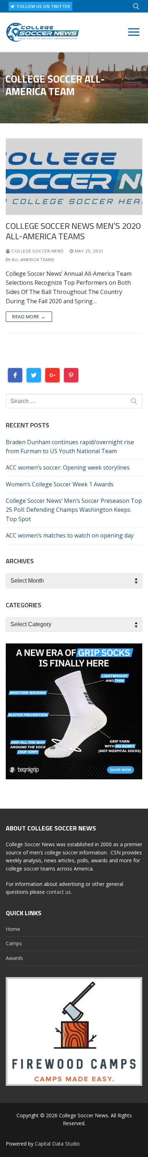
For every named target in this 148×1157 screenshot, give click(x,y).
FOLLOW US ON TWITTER (43, 6)
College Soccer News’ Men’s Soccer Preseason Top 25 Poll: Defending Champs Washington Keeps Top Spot (74, 510)
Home (13, 929)
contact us (58, 891)
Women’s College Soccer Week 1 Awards (60, 484)
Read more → (29, 316)
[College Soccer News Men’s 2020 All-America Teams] (74, 176)
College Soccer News (37, 251)
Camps (14, 943)
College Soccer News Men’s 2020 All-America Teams (73, 231)
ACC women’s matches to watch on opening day (70, 535)
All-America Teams (32, 259)
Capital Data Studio (57, 1143)
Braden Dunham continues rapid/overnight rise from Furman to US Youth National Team (70, 446)
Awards (14, 958)
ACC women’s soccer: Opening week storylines (68, 467)
